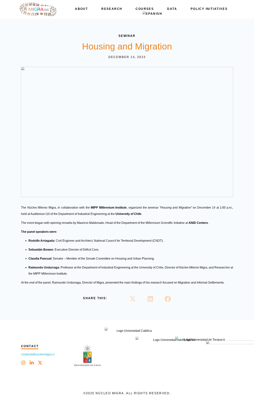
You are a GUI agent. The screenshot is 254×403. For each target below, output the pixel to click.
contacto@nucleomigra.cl (38, 354)
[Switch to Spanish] (152, 13)
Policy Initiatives (209, 8)
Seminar (127, 35)
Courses (145, 8)
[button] (133, 299)
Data (172, 8)
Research (111, 8)
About (81, 8)
